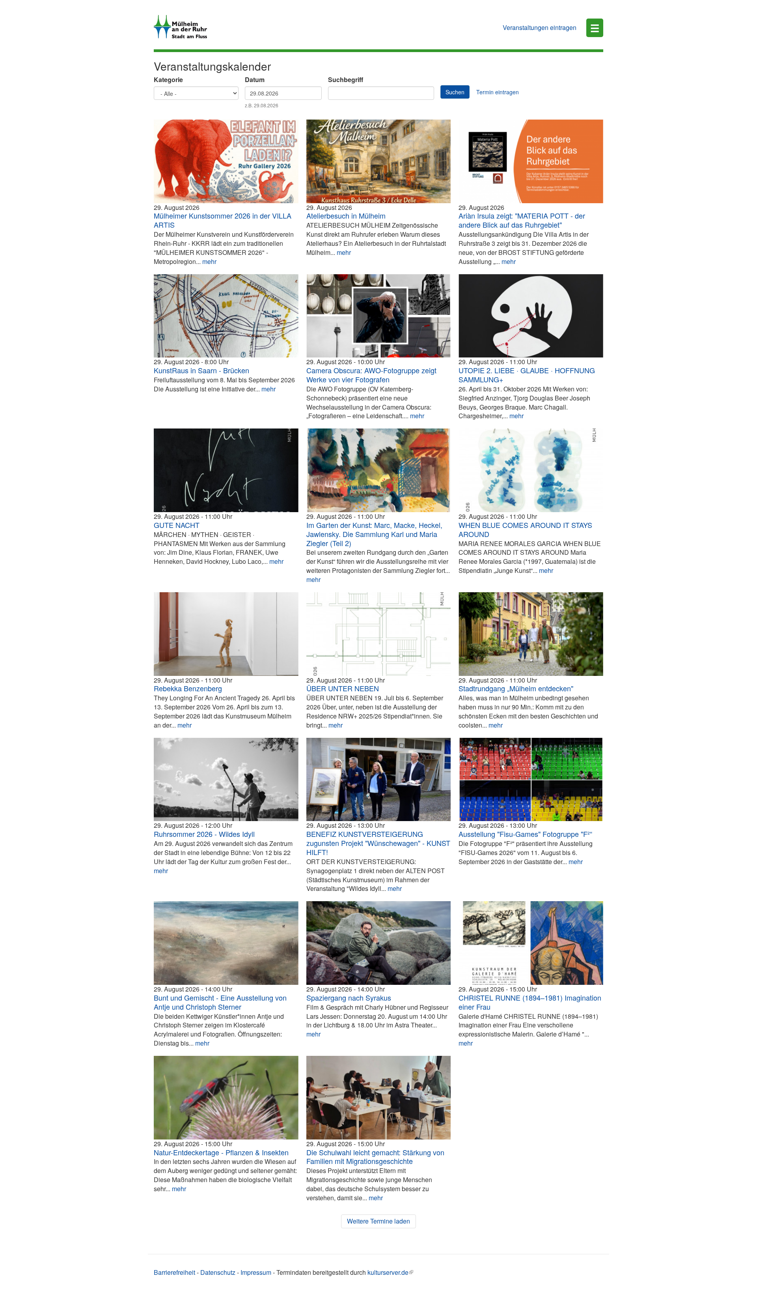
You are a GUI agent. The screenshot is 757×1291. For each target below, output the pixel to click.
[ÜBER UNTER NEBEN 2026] (378, 634)
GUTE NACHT (177, 525)
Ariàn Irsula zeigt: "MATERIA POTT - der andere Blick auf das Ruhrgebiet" (522, 220)
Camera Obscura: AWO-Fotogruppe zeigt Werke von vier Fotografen (371, 374)
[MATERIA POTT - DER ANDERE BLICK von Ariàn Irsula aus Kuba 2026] (531, 161)
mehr (209, 261)
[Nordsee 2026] (226, 943)
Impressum (256, 1272)
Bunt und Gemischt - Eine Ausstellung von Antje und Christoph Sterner (220, 1002)
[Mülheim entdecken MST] (531, 634)
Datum (255, 79)
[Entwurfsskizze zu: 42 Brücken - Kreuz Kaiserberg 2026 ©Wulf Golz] (226, 316)
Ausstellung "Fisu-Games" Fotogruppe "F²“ (525, 834)
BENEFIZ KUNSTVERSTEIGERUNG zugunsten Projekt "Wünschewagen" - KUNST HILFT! (378, 843)
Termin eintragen (497, 92)
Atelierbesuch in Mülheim (346, 215)
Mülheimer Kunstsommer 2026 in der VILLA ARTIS (222, 220)
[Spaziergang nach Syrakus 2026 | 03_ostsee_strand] (378, 943)
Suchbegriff (345, 79)
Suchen (455, 92)
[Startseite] (183, 26)
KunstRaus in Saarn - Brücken (201, 370)
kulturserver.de (387, 1272)
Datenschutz (217, 1272)
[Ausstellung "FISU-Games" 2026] (531, 779)
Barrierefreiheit (174, 1272)
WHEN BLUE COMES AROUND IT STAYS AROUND (525, 529)
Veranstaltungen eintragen (539, 27)
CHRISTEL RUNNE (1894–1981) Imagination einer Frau (530, 1002)
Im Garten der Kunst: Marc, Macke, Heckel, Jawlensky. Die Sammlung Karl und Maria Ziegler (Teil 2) (374, 534)
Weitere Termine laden (378, 1221)
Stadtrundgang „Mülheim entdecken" (516, 688)
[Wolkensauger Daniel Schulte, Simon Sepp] (226, 779)
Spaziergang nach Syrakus (348, 997)
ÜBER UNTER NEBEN (342, 688)
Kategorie (168, 79)
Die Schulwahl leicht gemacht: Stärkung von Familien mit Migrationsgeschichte (375, 1156)
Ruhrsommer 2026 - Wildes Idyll (204, 834)
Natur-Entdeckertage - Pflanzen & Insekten (221, 1152)
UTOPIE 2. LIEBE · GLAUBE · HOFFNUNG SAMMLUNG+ (527, 374)
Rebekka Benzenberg (188, 688)
